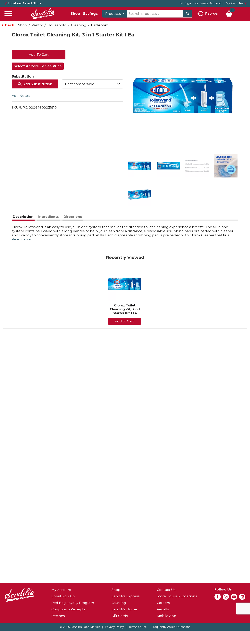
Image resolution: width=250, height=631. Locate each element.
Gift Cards (120, 616)
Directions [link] (72, 217)
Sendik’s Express (126, 596)
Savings (90, 13)
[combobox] (114, 14)
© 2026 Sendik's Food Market (80, 627)
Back (9, 25)
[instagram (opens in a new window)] (226, 598)
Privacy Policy (114, 627)
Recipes (58, 616)
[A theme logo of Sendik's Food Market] (42, 13)
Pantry (37, 25)
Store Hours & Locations (177, 596)
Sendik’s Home (124, 609)
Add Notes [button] (21, 96)
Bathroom (100, 25)
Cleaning (78, 25)
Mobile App (166, 616)
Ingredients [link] (48, 217)
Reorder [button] (212, 13)
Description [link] (23, 217)
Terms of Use (138, 627)
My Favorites (234, 3)
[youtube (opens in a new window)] (234, 598)
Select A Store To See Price (38, 66)
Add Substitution (37, 84)
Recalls (163, 609)
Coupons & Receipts (68, 609)
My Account (61, 590)
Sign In (189, 3)
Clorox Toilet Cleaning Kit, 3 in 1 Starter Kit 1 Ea (125, 309)
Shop (75, 13)
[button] (139, 165)
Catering (119, 603)
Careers (163, 603)
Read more (21, 239)
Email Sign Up (63, 596)
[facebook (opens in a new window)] (217, 598)
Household (56, 25)
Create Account (210, 3)
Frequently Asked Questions (171, 627)
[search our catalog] (187, 13)
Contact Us (166, 590)
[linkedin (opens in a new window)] (242, 598)
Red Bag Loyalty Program (72, 603)
